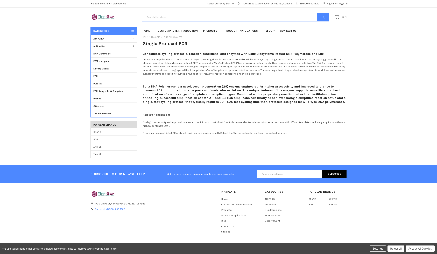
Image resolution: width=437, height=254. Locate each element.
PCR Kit (97, 83)
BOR (95, 139)
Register (343, 3)
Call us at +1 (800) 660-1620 (110, 209)
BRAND (97, 132)
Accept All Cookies (420, 248)
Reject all (396, 248)
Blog (268, 30)
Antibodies (99, 46)
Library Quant (101, 68)
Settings (378, 248)
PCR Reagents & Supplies (108, 91)
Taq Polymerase (102, 113)
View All (97, 154)
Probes (97, 98)
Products (210, 30)
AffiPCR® (98, 38)
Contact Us (288, 30)
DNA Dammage (102, 53)
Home (146, 30)
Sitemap (225, 231)
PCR (95, 76)
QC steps (98, 106)
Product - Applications (241, 30)
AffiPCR (97, 146)
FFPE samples (101, 61)
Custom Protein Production (178, 30)
